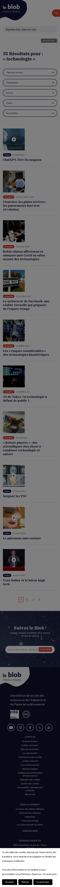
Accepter (9, 882)
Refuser (25, 882)
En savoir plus (43, 882)
